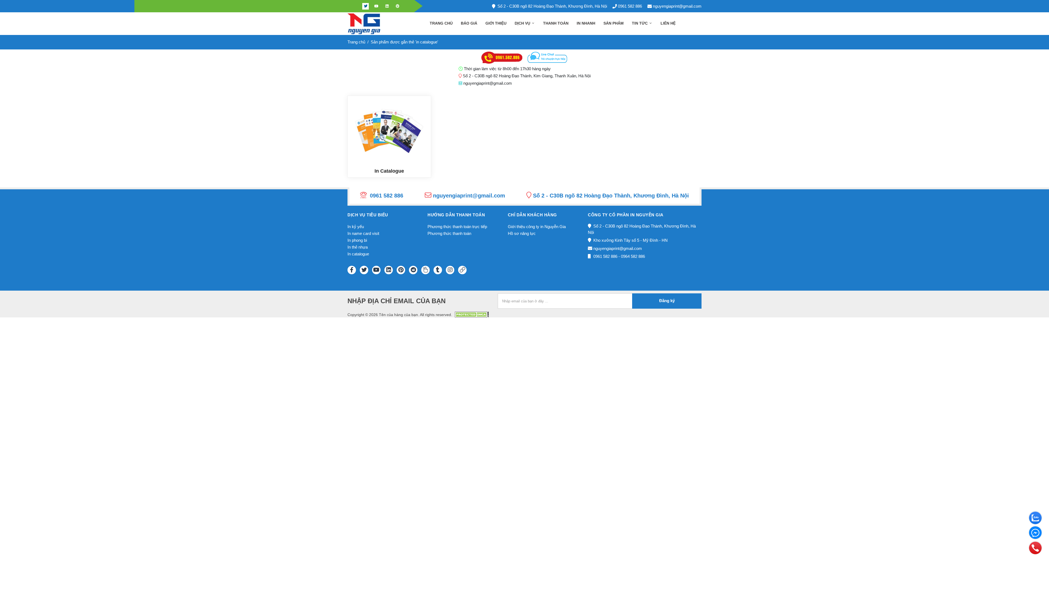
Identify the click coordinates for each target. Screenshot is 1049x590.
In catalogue (358, 254)
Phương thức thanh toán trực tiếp (457, 226)
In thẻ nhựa (357, 247)
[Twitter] (365, 6)
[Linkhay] (462, 270)
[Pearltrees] (425, 270)
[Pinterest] (397, 6)
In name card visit (363, 233)
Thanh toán (555, 23)
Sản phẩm (613, 23)
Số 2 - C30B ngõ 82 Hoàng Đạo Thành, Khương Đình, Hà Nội (552, 6)
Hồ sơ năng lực (522, 233)
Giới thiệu (495, 23)
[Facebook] (355, 6)
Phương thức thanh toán (449, 233)
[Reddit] (413, 270)
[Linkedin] (387, 6)
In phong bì (357, 240)
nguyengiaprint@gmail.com (677, 6)
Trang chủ (441, 23)
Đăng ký (667, 300)
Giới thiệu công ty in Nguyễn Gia (537, 226)
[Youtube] (376, 6)
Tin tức (640, 23)
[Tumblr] (438, 270)
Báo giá (469, 23)
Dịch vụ (523, 23)
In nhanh (586, 23)
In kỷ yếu (355, 226)
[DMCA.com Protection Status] (472, 314)
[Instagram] (450, 270)
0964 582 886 (633, 256)
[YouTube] (376, 270)
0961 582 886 (630, 6)
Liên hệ (668, 23)
